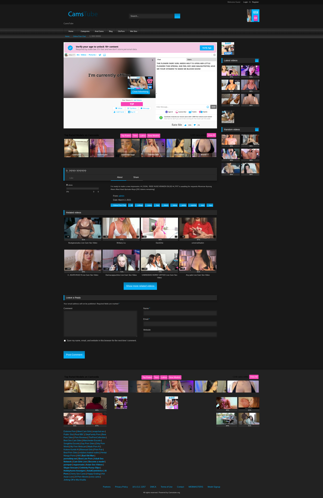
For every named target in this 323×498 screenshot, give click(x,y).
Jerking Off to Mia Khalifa (75, 480)
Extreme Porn (70, 431)
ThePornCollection (97, 437)
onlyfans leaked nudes (89, 453)
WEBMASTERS (196, 487)
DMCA (153, 487)
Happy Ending (93, 474)
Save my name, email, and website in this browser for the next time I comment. (101, 340)
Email (146, 319)
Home (71, 31)
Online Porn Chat (79, 36)
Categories (85, 31)
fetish (166, 205)
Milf (78, 456)
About (119, 177)
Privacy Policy (121, 487)
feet (157, 205)
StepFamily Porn (92, 434)
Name (146, 308)
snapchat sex (99, 431)
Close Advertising (140, 91)
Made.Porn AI (94, 446)
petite (184, 205)
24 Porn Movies (82, 477)
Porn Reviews (80, 437)
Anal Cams (99, 31)
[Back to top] (315, 490)
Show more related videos (140, 286)
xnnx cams (95, 477)
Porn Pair (98, 449)
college (140, 205)
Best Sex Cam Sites (73, 440)
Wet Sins (133, 31)
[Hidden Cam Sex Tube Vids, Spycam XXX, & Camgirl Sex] (82, 14)
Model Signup (214, 487)
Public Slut (68, 434)
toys (210, 205)
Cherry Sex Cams (78, 474)
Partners (107, 487)
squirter (193, 205)
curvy (149, 205)
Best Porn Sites (70, 453)
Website (147, 330)
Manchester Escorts (92, 440)
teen (202, 205)
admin (121, 196)
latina (175, 205)
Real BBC (79, 434)
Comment (68, 308)
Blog (111, 31)
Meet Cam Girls (84, 431)
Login (245, 2)
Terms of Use (166, 487)
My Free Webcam (78, 446)
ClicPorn (121, 31)
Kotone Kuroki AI (71, 449)
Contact (180, 487)
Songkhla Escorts (71, 443)
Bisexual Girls (86, 449)
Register (255, 2)
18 (131, 205)
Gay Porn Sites (87, 443)
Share (136, 177)
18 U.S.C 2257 (139, 487)
